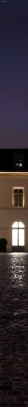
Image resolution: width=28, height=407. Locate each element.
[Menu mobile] (26, 1)
